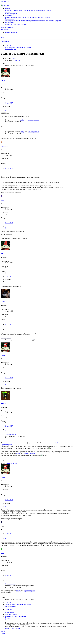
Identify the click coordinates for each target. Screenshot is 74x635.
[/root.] (15, 58)
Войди (22, 120)
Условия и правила (11, 614)
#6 (5, 385)
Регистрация (5, 41)
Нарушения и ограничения (13, 10)
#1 (5, 110)
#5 (5, 329)
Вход (2, 37)
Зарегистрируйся (33, 120)
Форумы (7, 12)
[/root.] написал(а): (11, 434)
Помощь (7, 618)
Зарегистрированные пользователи (16, 20)
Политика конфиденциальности (15, 616)
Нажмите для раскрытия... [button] (13, 121)
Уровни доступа (28, 10)
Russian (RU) (9, 609)
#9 (5, 538)
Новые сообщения (11, 13)
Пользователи (9, 19)
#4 (5, 283)
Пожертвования (10, 22)
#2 (5, 174)
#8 (5, 506)
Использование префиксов (42, 10)
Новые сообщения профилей (26, 17)
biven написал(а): (10, 584)
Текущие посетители (35, 20)
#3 (5, 228)
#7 (5, 431)
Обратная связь (10, 613)
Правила (7, 8)
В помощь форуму (20, 24)
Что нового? (9, 15)
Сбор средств (9, 24)
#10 (6, 580)
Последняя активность (43, 17)
